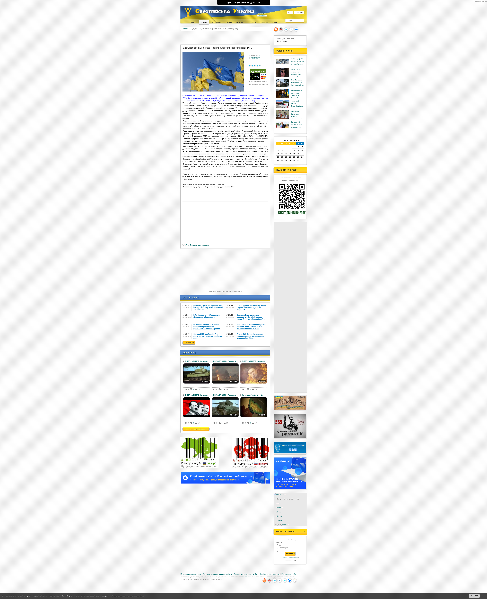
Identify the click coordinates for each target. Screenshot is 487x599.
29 (294, 160)
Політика (193, 245)
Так (280, 545)
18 (278, 157)
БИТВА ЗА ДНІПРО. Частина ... (196, 361)
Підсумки (285, 557)
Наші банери (265, 574)
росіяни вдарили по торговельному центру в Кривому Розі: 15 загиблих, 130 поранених (297, 64)
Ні (279, 550)
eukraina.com (246, 577)
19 (282, 157)
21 (290, 157)
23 (298, 157)
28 (290, 160)
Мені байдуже (283, 547)
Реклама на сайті (288, 574)
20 (286, 157)
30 (298, 160)
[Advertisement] (225, 37)
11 (278, 154)
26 (282, 160)
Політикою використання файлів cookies (127, 596)
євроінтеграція (203, 245)
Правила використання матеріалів (217, 574)
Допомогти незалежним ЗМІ (246, 574)
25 (278, 160)
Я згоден (474, 596)
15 (294, 154)
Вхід (289, 12)
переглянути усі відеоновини (197, 429)
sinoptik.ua (285, 525)
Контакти (276, 574)
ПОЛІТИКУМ (255, 58)
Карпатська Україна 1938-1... (252, 395)
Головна (186, 29)
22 (294, 157)
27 (286, 160)
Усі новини (190, 343)
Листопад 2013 (290, 140)
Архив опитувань (293, 557)
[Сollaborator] (225, 483)
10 (302, 150)
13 (286, 154)
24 (302, 157)
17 (302, 154)
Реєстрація (299, 12)
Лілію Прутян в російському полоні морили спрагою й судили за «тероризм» (297, 74)
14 (290, 154)
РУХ (187, 245)
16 (298, 154)
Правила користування (191, 574)
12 (282, 154)
